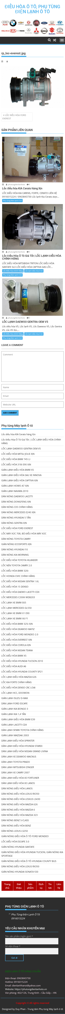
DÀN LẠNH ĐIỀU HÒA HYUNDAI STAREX (21, 745)
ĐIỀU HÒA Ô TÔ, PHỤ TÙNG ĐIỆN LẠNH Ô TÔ (32, 9)
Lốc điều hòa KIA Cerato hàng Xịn (18, 434)
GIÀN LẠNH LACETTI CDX (14, 724)
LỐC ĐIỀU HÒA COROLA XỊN (16, 645)
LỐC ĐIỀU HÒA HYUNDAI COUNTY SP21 (22, 671)
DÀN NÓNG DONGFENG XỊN (16, 501)
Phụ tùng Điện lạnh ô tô (12, 200)
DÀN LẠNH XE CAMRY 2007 (15, 772)
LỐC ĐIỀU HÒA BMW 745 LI (15, 459)
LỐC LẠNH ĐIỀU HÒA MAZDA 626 (18, 676)
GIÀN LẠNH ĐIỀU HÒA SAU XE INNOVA (21, 475)
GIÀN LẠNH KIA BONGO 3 (14, 708)
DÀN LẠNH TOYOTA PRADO (15, 761)
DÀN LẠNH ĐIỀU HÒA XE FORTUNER (20, 777)
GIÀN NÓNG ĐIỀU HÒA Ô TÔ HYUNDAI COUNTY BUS (28, 861)
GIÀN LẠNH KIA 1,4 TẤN (13, 714)
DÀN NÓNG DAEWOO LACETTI (17, 496)
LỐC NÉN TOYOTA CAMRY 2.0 (16, 565)
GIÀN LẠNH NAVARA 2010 (14, 491)
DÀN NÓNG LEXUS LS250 (14, 830)
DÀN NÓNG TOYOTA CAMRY (16, 538)
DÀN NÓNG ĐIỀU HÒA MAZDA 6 (18, 809)
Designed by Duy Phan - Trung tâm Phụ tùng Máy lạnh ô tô (32, 1009)
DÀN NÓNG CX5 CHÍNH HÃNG (17, 506)
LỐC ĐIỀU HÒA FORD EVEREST (14, 117)
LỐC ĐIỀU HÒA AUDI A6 (13, 666)
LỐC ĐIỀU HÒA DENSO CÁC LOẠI (18, 687)
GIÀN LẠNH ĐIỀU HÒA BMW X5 (17, 469)
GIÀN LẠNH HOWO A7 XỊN (15, 485)
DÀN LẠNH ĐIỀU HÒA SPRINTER (17, 740)
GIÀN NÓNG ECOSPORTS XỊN (16, 544)
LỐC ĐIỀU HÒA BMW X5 (13, 655)
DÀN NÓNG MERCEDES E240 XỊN (18, 512)
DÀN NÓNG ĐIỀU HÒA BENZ (16, 825)
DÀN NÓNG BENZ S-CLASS (15, 820)
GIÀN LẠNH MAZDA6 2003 (15, 735)
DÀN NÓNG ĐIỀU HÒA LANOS (16, 788)
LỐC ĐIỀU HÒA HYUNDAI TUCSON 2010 (22, 660)
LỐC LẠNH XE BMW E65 (13, 602)
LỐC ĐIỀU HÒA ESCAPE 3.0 (15, 841)
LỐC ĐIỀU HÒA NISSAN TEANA (17, 650)
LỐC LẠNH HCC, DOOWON (15, 692)
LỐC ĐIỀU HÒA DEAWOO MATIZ (18, 629)
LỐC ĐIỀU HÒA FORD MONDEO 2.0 (19, 634)
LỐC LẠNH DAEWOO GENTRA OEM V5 (21, 448)
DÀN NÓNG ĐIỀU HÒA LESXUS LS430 (20, 799)
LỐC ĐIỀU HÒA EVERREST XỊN (16, 639)
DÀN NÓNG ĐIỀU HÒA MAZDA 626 (19, 804)
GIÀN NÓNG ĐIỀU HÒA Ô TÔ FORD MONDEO (25, 836)
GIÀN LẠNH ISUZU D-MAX (14, 698)
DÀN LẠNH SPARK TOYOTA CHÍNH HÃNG (22, 729)
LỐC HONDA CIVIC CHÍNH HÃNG (18, 575)
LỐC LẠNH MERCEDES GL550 (16, 607)
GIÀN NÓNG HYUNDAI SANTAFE (17, 846)
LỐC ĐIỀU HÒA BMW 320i (14, 570)
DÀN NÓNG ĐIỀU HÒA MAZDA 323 (19, 814)
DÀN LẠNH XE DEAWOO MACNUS (18, 756)
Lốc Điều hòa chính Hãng (13, 271)
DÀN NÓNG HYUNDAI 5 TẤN (16, 517)
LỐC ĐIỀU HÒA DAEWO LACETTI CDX (20, 591)
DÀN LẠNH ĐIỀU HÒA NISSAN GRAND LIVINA (24, 751)
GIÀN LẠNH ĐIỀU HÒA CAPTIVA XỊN (19, 480)
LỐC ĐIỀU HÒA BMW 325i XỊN (17, 623)
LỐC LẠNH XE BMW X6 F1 (14, 618)
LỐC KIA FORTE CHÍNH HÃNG (16, 682)
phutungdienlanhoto (16, 184)
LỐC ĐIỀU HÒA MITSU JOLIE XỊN (17, 453)
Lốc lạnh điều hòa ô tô (34, 271)
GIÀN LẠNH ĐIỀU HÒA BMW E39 (18, 719)
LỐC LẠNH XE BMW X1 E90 (15, 613)
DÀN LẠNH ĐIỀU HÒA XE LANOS (18, 783)
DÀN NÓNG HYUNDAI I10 (14, 549)
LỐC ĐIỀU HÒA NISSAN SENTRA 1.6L (20, 581)
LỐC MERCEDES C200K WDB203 (18, 597)
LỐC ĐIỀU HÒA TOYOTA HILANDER (19, 560)
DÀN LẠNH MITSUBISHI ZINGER (17, 767)
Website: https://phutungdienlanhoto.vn (26, 989)
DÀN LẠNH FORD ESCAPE (14, 703)
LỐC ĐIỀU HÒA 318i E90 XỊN (16, 464)
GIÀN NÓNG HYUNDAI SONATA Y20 (19, 871)
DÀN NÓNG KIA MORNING (15, 554)
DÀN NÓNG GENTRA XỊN (14, 522)
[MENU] (62, 40)
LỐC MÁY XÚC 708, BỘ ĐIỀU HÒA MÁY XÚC (23, 533)
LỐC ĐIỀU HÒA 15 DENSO (14, 586)
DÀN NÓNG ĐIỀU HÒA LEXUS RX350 (20, 793)
